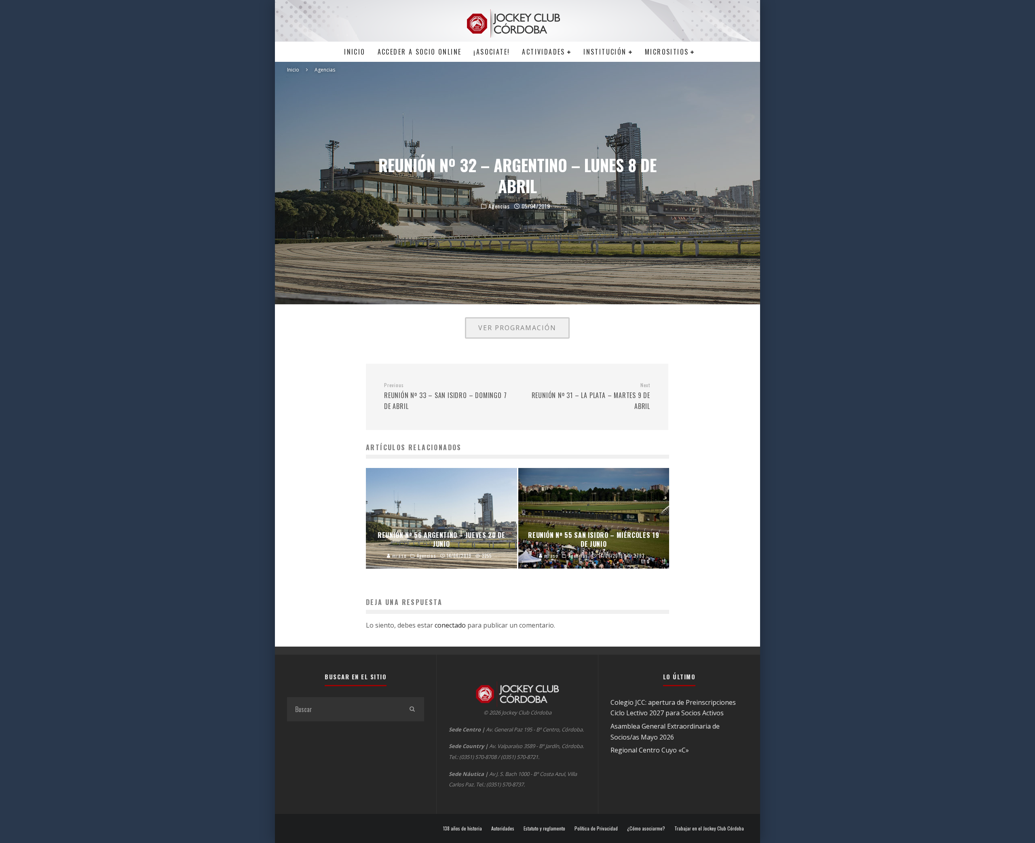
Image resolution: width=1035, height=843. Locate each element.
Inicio (354, 52)
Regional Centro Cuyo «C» (649, 750)
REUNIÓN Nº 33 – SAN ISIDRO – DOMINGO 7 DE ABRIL (445, 396)
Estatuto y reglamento (544, 828)
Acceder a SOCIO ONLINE (420, 52)
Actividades (543, 52)
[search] (412, 709)
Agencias (499, 206)
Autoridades (502, 828)
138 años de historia (462, 828)
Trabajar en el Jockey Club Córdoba (709, 828)
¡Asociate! (491, 52)
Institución (604, 52)
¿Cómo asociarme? (646, 828)
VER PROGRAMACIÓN (517, 327)
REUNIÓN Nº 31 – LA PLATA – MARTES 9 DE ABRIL (591, 396)
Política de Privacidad (596, 828)
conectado (450, 625)
